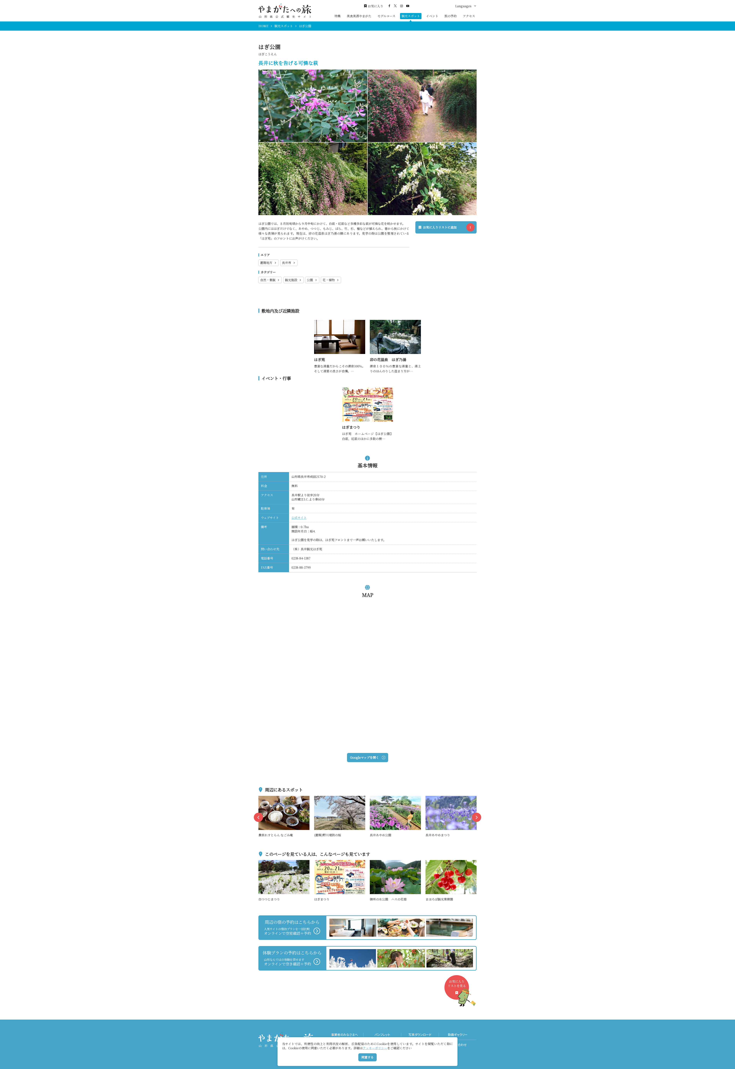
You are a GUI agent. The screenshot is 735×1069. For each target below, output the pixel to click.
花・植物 (329, 280)
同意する (367, 1057)
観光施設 (291, 280)
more (262, 798)
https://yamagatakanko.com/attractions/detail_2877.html (394, 324)
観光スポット (411, 16)
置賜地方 (266, 262)
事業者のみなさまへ (344, 1034)
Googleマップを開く (364, 757)
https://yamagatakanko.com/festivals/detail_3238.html (367, 392)
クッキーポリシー (375, 1048)
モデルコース (386, 16)
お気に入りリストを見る (457, 983)
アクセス (469, 16)
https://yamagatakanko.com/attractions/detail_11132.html (339, 324)
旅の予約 (450, 16)
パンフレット (382, 1034)
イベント (432, 16)
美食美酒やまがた (359, 16)
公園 (310, 280)
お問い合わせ (458, 1045)
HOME (263, 26)
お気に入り (375, 6)
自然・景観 (267, 280)
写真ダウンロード (419, 1034)
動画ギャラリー (458, 1034)
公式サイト (299, 517)
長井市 (286, 262)
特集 (338, 16)
